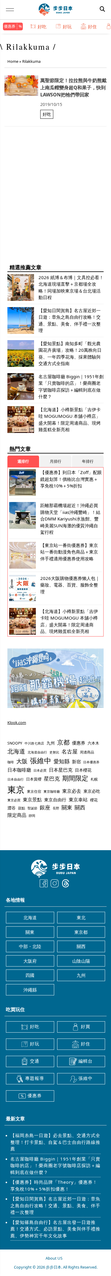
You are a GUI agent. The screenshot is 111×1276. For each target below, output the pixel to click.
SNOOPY (14, 743)
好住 (92, 26)
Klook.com (16, 722)
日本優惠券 (91, 762)
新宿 (76, 761)
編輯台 (85, 1061)
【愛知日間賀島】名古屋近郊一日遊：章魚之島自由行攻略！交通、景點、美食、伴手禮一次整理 (55, 1205)
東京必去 (71, 791)
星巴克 (52, 778)
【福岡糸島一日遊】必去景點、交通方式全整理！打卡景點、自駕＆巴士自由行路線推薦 (55, 1142)
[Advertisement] (55, 201)
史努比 (54, 752)
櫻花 (94, 800)
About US (54, 1258)
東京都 (81, 932)
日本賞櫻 (33, 779)
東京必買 (13, 800)
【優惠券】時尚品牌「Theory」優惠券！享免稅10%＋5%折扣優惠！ (53, 1185)
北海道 (16, 751)
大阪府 (30, 961)
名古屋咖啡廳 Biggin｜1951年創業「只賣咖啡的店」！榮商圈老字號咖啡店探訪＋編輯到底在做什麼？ (55, 1165)
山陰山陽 (81, 961)
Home (12, 61)
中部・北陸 (30, 946)
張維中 (40, 760)
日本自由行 (15, 779)
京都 (63, 742)
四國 (29, 975)
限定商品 (16, 814)
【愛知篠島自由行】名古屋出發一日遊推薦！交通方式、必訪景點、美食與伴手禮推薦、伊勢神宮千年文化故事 (55, 1229)
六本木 (93, 743)
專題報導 (34, 1078)
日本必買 (39, 770)
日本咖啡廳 (19, 770)
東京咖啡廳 (52, 791)
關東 (67, 807)
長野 (56, 808)
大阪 (22, 761)
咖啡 (10, 762)
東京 (16, 789)
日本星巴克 (61, 770)
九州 (50, 743)
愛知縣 (62, 761)
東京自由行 (55, 800)
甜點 (21, 808)
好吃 (42, 26)
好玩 (67, 26)
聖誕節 (32, 808)
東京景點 (32, 799)
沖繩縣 (30, 990)
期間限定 (75, 778)
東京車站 (78, 799)
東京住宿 (34, 791)
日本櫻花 (83, 770)
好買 (85, 1026)
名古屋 (70, 751)
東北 (81, 917)
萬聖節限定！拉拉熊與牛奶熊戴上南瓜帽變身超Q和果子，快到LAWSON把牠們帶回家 (73, 87)
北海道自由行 (37, 752)
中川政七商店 (34, 743)
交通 (34, 1061)
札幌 (94, 779)
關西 (80, 807)
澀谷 (11, 808)
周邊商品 (87, 752)
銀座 (45, 807)
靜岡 (32, 815)
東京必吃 (91, 791)
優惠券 (9, 26)
